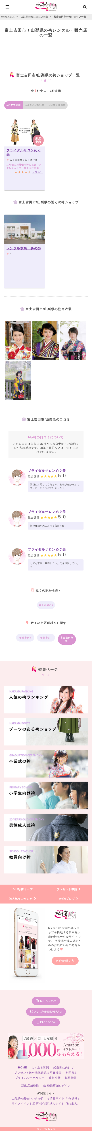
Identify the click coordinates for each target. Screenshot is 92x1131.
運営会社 (55, 1077)
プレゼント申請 (67, 889)
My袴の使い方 (65, 960)
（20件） (37, 172)
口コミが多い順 (35, 105)
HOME (22, 1067)
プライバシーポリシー (30, 1077)
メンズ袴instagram (47, 1011)
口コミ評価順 (57, 105)
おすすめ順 (14, 105)
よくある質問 (40, 1067)
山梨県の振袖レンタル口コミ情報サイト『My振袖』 (46, 1098)
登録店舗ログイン (58, 1085)
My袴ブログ (67, 898)
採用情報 (71, 1077)
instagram (47, 1001)
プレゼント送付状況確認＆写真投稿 (37, 1072)
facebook (47, 1022)
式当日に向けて (63, 1067)
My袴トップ (24, 889)
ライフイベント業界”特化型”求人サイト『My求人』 (46, 1103)
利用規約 (72, 1072)
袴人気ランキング (21, 898)
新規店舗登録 (30, 1085)
